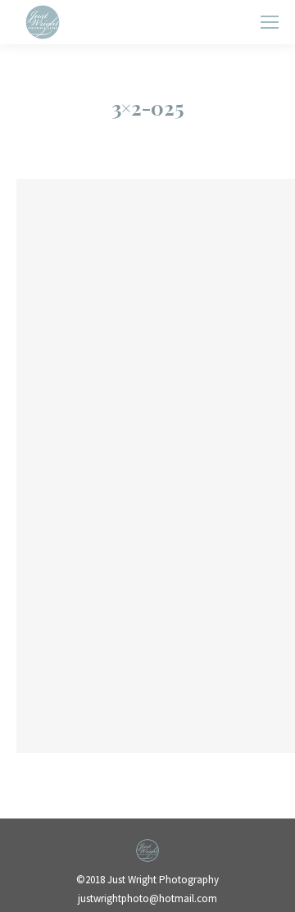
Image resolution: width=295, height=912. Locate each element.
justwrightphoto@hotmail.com (147, 898)
